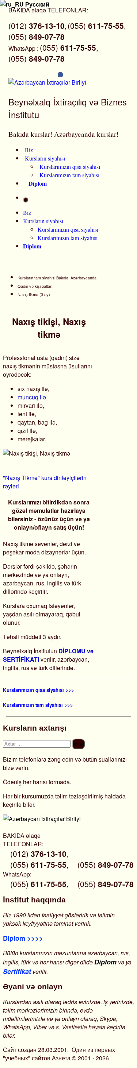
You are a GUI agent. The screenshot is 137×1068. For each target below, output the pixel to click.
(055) (36, 36)
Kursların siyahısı (45, 158)
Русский (36, 4)
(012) (36, 25)
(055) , (97, 25)
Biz (29, 150)
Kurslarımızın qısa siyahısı (69, 166)
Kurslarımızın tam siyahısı (69, 175)
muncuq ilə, (32, 397)
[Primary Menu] (25, 199)
